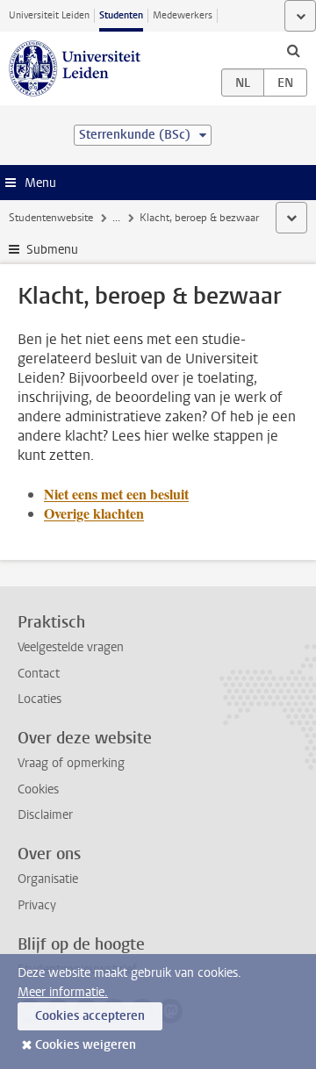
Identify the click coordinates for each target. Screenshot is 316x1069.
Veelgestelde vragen (71, 647)
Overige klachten (94, 513)
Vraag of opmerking (71, 763)
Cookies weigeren (85, 1045)
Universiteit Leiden (49, 15)
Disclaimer (45, 815)
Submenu (52, 249)
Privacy (37, 905)
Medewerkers (182, 15)
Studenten (121, 15)
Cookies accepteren (90, 1016)
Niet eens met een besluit (116, 494)
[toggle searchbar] (293, 50)
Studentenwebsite (51, 218)
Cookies (38, 789)
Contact (39, 673)
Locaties (39, 699)
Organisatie (48, 879)
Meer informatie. (63, 992)
